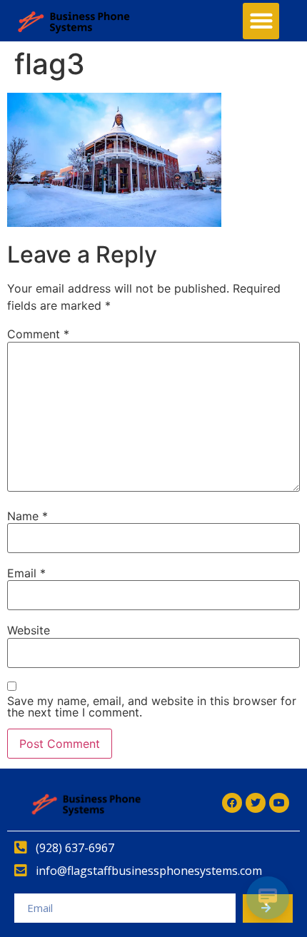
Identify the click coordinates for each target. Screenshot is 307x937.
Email (26, 573)
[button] (261, 21)
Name (27, 516)
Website (28, 630)
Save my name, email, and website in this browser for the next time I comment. (151, 706)
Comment (38, 334)
